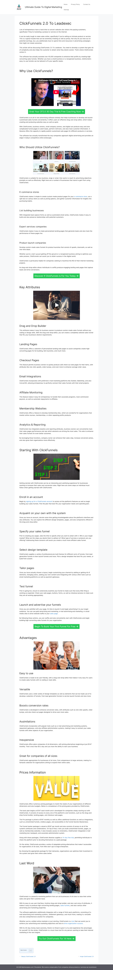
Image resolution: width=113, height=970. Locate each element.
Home (65, 4)
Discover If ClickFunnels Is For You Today (55, 276)
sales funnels (65, 905)
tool (73, 921)
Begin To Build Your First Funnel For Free (55, 626)
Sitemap (66, 9)
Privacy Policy (75, 4)
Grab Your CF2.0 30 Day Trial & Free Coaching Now (55, 111)
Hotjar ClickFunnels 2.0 (87, 956)
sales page (54, 613)
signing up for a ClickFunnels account (39, 501)
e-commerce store (80, 196)
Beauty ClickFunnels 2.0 (28, 956)
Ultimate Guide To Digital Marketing (43, 7)
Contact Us (86, 4)
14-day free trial (68, 837)
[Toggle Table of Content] (30, 950)
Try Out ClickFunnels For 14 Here (55, 938)
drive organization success (73, 923)
